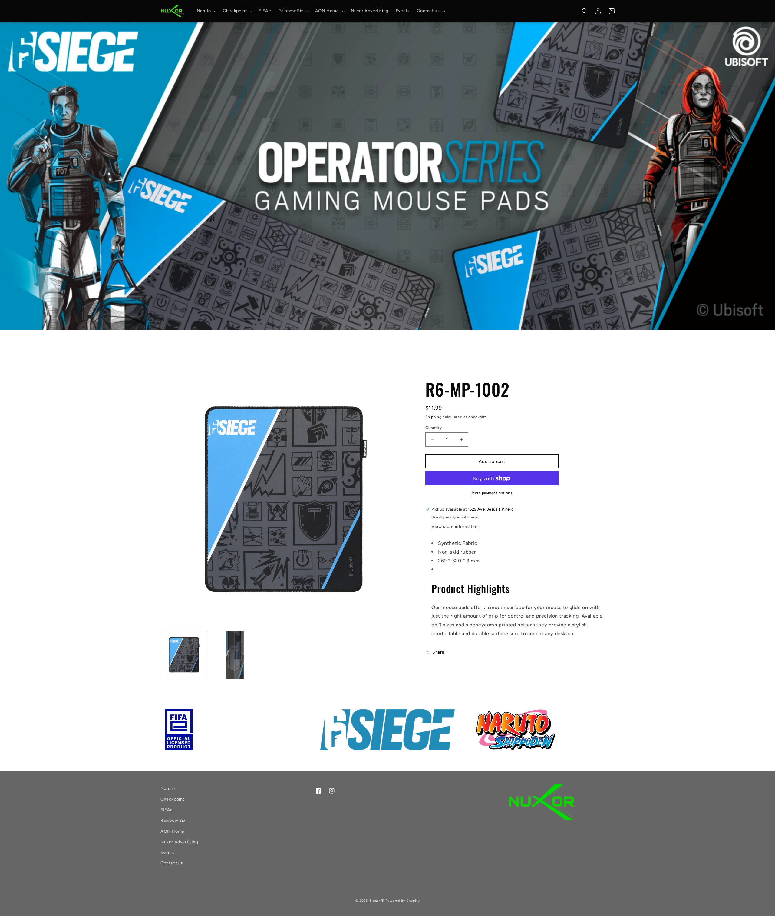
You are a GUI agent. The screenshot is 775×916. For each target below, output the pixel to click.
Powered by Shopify (403, 901)
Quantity (433, 427)
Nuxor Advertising (179, 841)
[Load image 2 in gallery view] (235, 655)
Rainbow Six (173, 820)
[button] (206, 11)
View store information (455, 526)
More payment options (492, 493)
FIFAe (166, 809)
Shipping (433, 417)
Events (167, 852)
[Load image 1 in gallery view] (184, 655)
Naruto (167, 788)
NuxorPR (377, 901)
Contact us (171, 863)
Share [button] (438, 652)
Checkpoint (172, 799)
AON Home (172, 831)
